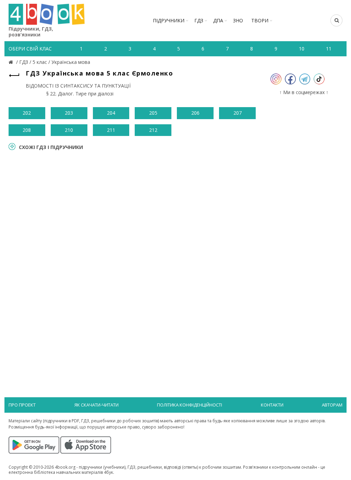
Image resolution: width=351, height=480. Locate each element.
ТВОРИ (259, 20)
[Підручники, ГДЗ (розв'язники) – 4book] (12, 62)
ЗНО (238, 20)
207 (237, 113)
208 (27, 130)
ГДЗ (198, 20)
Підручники (168, 20)
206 (195, 113)
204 (111, 113)
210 (69, 130)
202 (27, 113)
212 (153, 130)
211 (111, 130)
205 (153, 113)
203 (69, 113)
